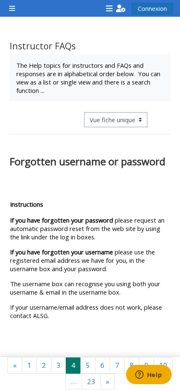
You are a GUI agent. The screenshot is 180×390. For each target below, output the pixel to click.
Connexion (152, 8)
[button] (121, 8)
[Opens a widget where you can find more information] (149, 375)
